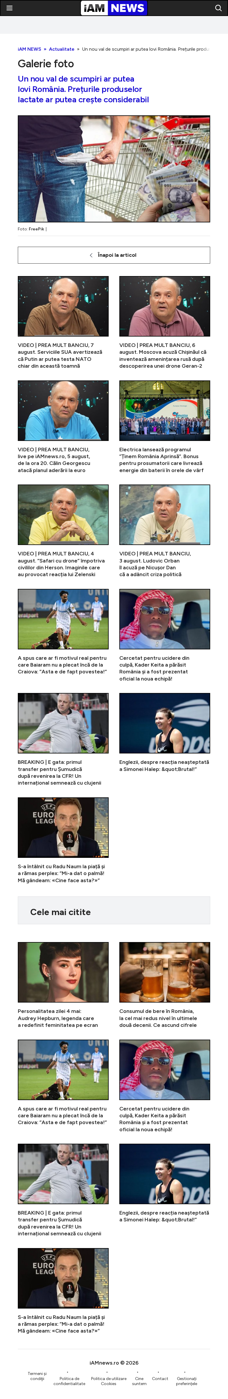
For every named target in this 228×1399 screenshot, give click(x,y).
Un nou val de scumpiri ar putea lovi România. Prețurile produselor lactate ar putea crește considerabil (83, 89)
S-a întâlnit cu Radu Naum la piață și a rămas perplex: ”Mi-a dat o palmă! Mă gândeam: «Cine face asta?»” (63, 840)
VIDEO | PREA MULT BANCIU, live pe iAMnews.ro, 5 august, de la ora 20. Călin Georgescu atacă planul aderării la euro (63, 427)
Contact (160, 1378)
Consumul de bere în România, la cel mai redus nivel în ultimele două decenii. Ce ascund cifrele (164, 985)
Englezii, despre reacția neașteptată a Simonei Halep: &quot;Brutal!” (164, 740)
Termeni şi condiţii (37, 1376)
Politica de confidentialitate (69, 1381)
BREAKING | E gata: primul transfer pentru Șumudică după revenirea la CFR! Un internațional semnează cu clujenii (63, 740)
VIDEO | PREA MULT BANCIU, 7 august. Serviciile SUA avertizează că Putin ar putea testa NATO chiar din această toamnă (63, 323)
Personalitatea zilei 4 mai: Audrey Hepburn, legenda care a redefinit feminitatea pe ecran (63, 985)
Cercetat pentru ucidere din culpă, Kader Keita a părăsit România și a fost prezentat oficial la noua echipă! (164, 636)
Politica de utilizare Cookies (108, 1381)
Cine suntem (139, 1381)
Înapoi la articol (117, 255)
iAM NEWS (29, 49)
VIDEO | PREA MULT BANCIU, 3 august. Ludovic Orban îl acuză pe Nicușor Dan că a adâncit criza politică (164, 531)
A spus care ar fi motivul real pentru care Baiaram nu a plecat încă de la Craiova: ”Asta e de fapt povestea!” (63, 636)
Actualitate (62, 49)
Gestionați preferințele (186, 1381)
